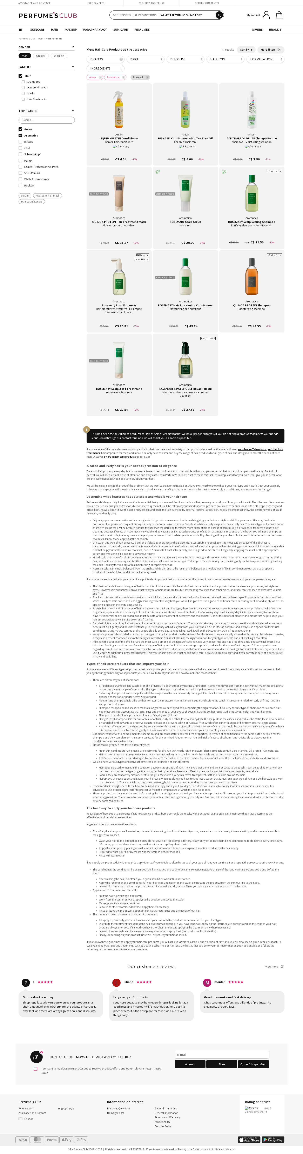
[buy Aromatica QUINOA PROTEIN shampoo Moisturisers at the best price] (252, 280)
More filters (269, 49)
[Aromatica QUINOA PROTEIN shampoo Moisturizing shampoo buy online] (252, 318)
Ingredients (100, 68)
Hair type (218, 59)
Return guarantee (207, 3)
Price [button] (134, 59)
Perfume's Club (27, 38)
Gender (24, 47)
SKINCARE (37, 29)
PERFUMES (141, 29)
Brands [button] (106, 59)
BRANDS (275, 29)
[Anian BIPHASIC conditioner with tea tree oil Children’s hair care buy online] (185, 151)
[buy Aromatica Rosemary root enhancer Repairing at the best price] (119, 280)
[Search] (219, 15)
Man (25, 56)
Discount (178, 59)
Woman (59, 56)
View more (272, 966)
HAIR (54, 29)
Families (25, 67)
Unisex (41, 56)
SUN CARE (120, 29)
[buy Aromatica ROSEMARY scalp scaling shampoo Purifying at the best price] (252, 197)
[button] (35, 1119)
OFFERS (257, 29)
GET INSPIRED (122, 15)
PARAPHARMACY (95, 29)
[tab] (105, 59)
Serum (25, 195)
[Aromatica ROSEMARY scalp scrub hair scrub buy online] (185, 235)
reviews (151, 966)
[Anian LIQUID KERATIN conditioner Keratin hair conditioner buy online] (119, 151)
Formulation (261, 59)
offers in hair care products (120, 456)
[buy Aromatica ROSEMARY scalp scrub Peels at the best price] (185, 197)
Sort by (244, 49)
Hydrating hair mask (47, 195)
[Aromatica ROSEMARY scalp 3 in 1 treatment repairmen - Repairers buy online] (119, 402)
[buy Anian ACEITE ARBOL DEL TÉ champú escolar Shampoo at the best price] (252, 113)
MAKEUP (71, 29)
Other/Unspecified (253, 1064)
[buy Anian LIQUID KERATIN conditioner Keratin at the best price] (119, 113)
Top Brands (28, 111)
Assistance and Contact (34, 3)
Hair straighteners (31, 201)
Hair (40, 38)
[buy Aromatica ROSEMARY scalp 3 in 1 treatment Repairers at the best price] (119, 364)
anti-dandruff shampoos (252, 449)
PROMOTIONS (147, 15)
